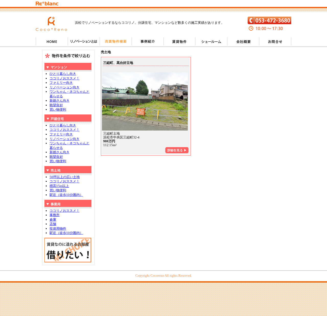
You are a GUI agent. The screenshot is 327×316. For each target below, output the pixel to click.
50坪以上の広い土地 (65, 177)
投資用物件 (58, 228)
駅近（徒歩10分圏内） (66, 195)
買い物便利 (58, 109)
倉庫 (53, 219)
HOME (52, 41)
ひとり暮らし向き (63, 74)
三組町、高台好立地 (118, 63)
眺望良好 (56, 105)
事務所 (55, 215)
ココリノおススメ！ (64, 78)
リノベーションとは (84, 41)
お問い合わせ (275, 41)
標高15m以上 (59, 186)
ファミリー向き (61, 83)
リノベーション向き (64, 87)
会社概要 (243, 41)
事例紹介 (148, 41)
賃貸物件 (179, 41)
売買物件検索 (116, 41)
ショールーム (211, 41)
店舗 (53, 224)
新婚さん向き (59, 100)
